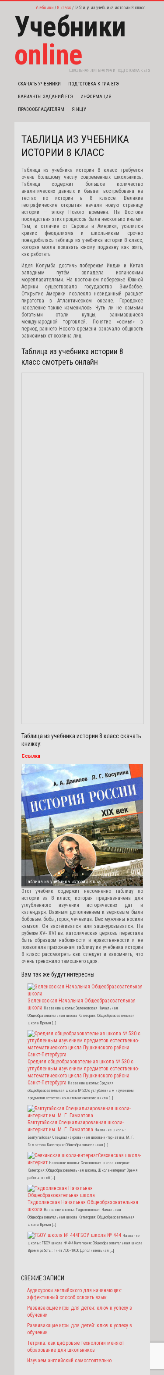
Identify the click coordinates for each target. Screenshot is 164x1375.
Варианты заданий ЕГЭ (45, 96)
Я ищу (79, 109)
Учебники (44, 7)
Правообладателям (41, 109)
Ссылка (30, 756)
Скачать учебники (39, 84)
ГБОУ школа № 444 (99, 1235)
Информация (96, 96)
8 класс (64, 7)
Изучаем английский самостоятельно (69, 1360)
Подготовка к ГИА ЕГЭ (93, 84)
